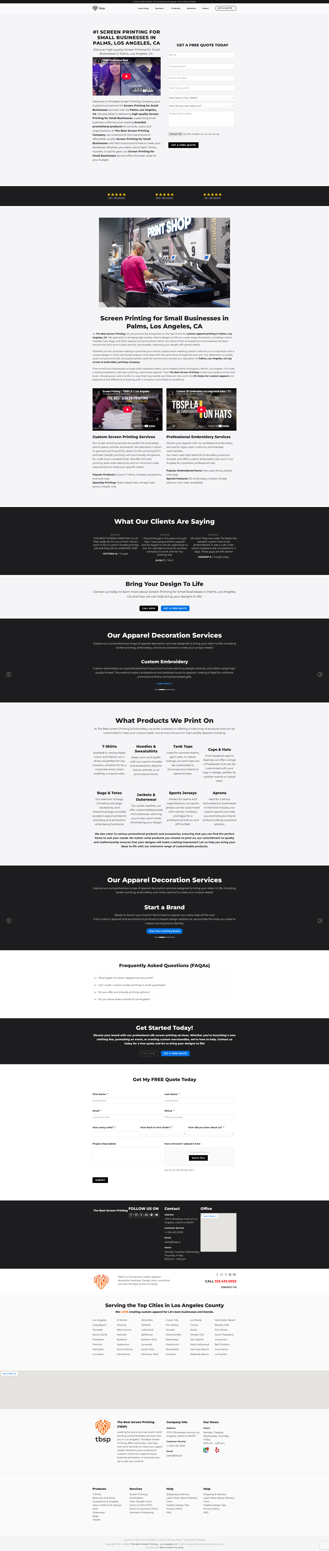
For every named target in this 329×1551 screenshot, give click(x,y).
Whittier (146, 1330)
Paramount (172, 1350)
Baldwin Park (149, 1345)
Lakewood (147, 1335)
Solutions (191, 8)
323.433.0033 (225, 1287)
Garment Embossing (142, 1518)
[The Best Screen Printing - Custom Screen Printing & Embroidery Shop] (105, 8)
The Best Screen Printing (110, 1216)
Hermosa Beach (199, 1355)
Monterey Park (149, 1359)
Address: (169, 1220)
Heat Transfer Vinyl (141, 1507)
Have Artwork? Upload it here (182, 1149)
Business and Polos (104, 1503)
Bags (95, 1521)
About (205, 8)
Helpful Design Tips (177, 1510)
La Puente (221, 1359)
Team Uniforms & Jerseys (107, 1510)
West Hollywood (199, 1350)
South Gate (147, 1355)
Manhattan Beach (225, 1325)
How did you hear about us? (206, 1133)
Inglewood (123, 1350)
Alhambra (147, 1325)
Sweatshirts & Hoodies (105, 1507)
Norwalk (122, 1340)
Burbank (122, 1345)
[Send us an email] (146, 1220)
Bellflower (147, 1340)
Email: (167, 1243)
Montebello (172, 1355)
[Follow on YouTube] (156, 1220)
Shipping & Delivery (177, 1500)
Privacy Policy (174, 1514)
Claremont (221, 1345)
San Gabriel (197, 1345)
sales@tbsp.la (172, 1247)
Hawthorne (123, 1359)
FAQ (168, 1518)
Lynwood (146, 1350)
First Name (100, 1099)
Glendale (97, 1335)
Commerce (221, 1355)
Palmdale (98, 1355)
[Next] (320, 677)
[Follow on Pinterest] (151, 1220)
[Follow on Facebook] (131, 1220)
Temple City (197, 1340)
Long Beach (99, 1330)
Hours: (167, 1253)
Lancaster (98, 1359)
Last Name (172, 1099)
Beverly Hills (222, 1330)
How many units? (104, 1133)
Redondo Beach (199, 1359)
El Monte (122, 1325)
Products (175, 8)
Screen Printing (139, 1500)
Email (97, 1116)
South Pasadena (224, 1340)
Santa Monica (125, 1355)
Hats (95, 1514)
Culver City (172, 1325)
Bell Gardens (222, 1350)
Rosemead (172, 1345)
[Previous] (9, 677)
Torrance (97, 1350)
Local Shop (143, 8)
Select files (198, 1163)
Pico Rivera (172, 1330)
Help (169, 1494)
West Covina (124, 1335)
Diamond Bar (173, 1340)
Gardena (171, 1359)
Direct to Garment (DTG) (144, 1514)
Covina (194, 1330)
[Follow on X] (141, 1220)
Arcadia (170, 1335)
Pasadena (98, 1345)
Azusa (193, 1335)
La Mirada (196, 1325)
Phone (169, 1116)
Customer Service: (174, 1233)
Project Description (104, 1149)
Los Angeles (99, 1325)
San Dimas (221, 1335)
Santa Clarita (99, 1340)
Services (159, 8)
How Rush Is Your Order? (156, 1133)
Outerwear (99, 1518)
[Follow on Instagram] (136, 1220)
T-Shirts (97, 1500)
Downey (121, 1330)
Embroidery (136, 1503)
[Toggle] (95, 984)
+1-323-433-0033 (173, 1238)
